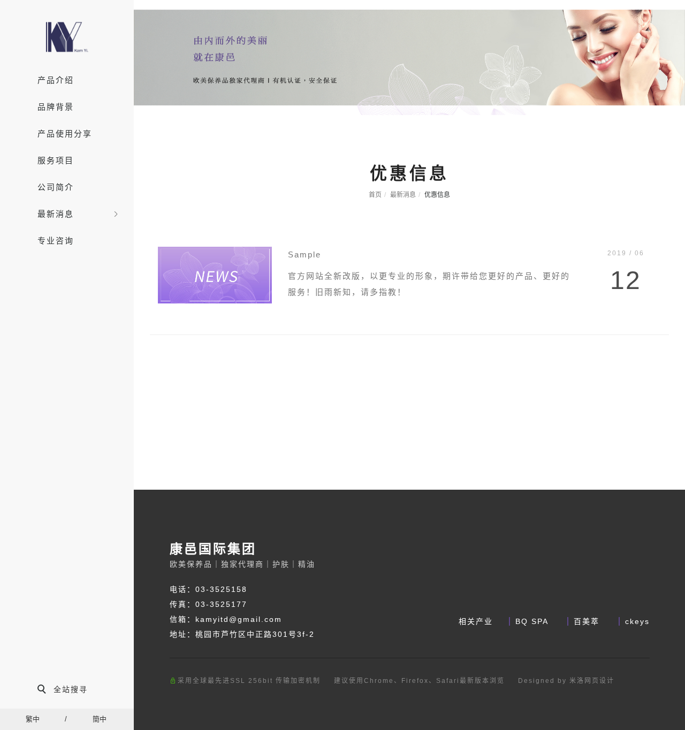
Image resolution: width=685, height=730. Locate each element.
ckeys (637, 621)
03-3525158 (221, 589)
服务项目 (55, 160)
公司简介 (55, 187)
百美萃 (588, 621)
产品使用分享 (64, 133)
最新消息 (55, 213)
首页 (375, 195)
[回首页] (66, 36)
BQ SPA (533, 621)
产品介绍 (55, 80)
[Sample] (215, 274)
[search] (66, 690)
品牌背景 (55, 106)
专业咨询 (55, 240)
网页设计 (599, 681)
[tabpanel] (409, 57)
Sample (304, 254)
